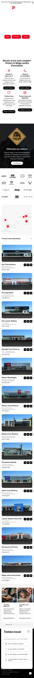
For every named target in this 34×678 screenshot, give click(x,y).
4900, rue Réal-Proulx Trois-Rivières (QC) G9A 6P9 (8, 493)
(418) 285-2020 (6, 467)
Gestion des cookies (6, 673)
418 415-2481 (5, 326)
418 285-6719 (5, 552)
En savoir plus (17, 163)
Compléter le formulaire (25, 109)
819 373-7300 (5, 269)
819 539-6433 (5, 382)
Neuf (7, 36)
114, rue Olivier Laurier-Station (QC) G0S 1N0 (9, 324)
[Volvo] (27, 197)
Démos (26, 36)
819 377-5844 (5, 439)
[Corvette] (28, 183)
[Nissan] (21, 176)
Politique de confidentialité (7, 669)
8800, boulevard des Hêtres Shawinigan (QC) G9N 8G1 (8, 380)
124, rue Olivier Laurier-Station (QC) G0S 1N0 (9, 521)
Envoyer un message (9, 111)
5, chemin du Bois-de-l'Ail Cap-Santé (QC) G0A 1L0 (8, 295)
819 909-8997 (5, 580)
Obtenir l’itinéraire (9, 88)
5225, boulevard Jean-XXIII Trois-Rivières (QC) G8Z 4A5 (8, 352)
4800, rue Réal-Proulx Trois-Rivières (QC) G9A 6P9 (8, 267)
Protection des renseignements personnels (10, 671)
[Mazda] (28, 176)
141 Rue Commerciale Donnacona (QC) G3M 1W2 (8, 465)
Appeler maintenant (25, 88)
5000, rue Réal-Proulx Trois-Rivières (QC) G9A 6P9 (8, 578)
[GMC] (21, 183)
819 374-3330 (5, 354)
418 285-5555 (5, 298)
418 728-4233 (5, 524)
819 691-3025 (5, 495)
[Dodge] (27, 190)
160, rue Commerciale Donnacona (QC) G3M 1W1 (8, 550)
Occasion (16, 36)
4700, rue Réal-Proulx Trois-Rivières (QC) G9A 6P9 (8, 408)
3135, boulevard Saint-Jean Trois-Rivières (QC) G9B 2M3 (8, 437)
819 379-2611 (5, 411)
